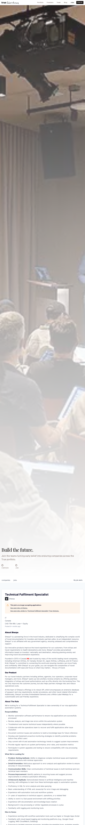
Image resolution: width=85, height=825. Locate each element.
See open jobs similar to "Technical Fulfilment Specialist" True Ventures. (34, 611)
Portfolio (40, 2)
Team (59, 2)
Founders (50, 2)
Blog (65, 2)
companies (6, 580)
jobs (15, 580)
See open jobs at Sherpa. (19, 608)
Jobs (72, 2)
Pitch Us (79, 2)
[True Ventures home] (10, 2)
